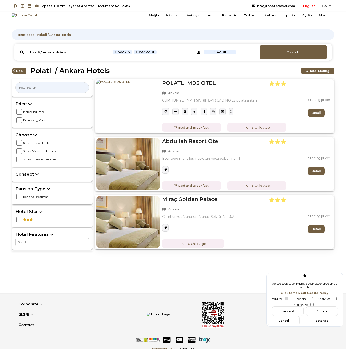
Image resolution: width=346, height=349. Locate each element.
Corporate (28, 304)
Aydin (307, 15)
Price (22, 104)
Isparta (289, 15)
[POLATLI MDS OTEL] (128, 106)
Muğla (154, 15)
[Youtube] (37, 6)
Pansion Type (31, 188)
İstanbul (173, 15)
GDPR (23, 314)
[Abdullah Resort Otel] (128, 164)
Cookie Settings (322, 312)
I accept (288, 311)
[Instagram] (22, 6)
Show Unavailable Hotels (39, 159)
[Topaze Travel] (24, 15)
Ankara (270, 15)
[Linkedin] (29, 6)
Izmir (210, 15)
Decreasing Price (34, 120)
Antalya (193, 15)
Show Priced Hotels (36, 143)
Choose (24, 135)
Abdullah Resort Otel (191, 141)
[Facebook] (15, 6)
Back (20, 71)
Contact (26, 325)
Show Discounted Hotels (39, 151)
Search (293, 52)
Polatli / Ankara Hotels (54, 34)
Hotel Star (27, 211)
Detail (316, 113)
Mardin (325, 15)
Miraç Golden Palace (189, 199)
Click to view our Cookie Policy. (305, 293)
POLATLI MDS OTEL (189, 83)
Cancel (283, 320)
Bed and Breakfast (35, 196)
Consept (25, 174)
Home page (25, 34)
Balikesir (229, 15)
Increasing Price (33, 112)
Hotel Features (33, 234)
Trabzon (250, 15)
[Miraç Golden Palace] (128, 222)
